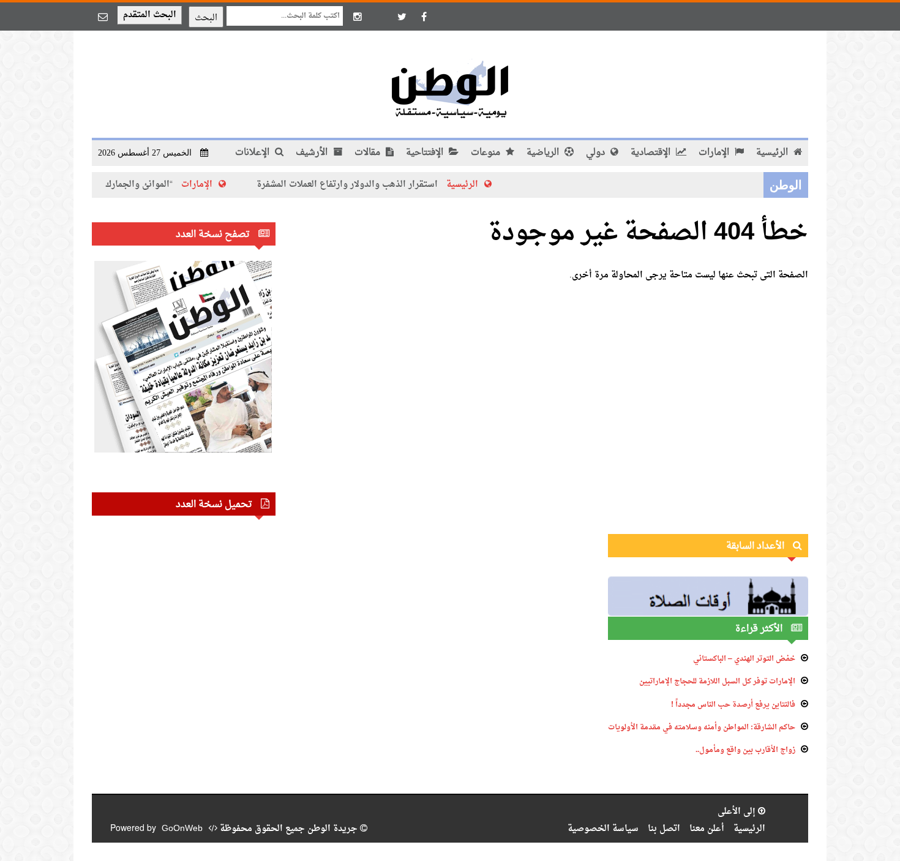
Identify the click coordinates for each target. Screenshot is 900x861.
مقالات (368, 153)
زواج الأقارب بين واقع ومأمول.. (745, 750)
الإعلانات (253, 153)
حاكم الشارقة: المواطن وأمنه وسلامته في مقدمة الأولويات (701, 727)
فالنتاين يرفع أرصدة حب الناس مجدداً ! (733, 705)
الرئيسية (773, 153)
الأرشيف (313, 153)
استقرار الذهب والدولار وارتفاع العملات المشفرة (371, 184)
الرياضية (544, 153)
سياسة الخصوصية (603, 829)
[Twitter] (402, 16)
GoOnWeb (182, 829)
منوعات (487, 153)
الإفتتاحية (426, 153)
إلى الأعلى (738, 811)
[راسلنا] (103, 16)
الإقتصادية (652, 153)
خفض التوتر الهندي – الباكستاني (744, 659)
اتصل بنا (664, 829)
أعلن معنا (706, 829)
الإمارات (715, 153)
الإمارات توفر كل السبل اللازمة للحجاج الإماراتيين (717, 681)
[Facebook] (424, 16)
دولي (596, 153)
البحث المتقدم (149, 15)
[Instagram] (358, 16)
